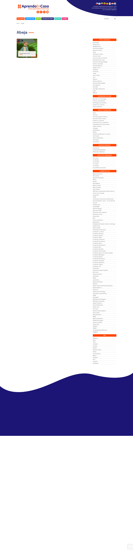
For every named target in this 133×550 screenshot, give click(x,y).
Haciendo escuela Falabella (100, 270)
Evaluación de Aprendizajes (100, 61)
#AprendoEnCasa (97, 173)
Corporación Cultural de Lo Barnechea (103, 199)
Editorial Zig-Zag (97, 208)
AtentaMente (96, 183)
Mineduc (95, 283)
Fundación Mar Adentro (99, 245)
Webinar (95, 92)
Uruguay (95, 361)
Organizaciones (47, 19)
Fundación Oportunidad (99, 251)
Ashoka (95, 181)
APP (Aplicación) (97, 46)
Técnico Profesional (98, 137)
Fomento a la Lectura (98, 104)
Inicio (18, 23)
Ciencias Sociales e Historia (100, 116)
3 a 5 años (95, 163)
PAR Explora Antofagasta (99, 299)
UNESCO (95, 326)
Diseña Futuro (96, 204)
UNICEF (95, 328)
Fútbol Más (96, 268)
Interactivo (96, 71)
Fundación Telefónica (98, 262)
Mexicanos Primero (98, 281)
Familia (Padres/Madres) (99, 149)
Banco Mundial (97, 187)
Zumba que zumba (25, 53)
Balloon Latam (97, 185)
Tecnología (96, 139)
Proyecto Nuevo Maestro (99, 310)
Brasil (94, 340)
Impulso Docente (97, 274)
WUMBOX (95, 332)
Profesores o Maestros (99, 151)
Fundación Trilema (98, 264)
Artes (94, 112)
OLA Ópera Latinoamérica (100, 293)
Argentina (95, 338)
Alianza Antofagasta (98, 177)
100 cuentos (96, 175)
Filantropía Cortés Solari (99, 229)
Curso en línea (97, 56)
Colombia (95, 344)
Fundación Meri (97, 247)
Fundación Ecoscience (99, 241)
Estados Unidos (97, 349)
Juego (94, 73)
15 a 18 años (96, 161)
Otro (94, 77)
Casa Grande (96, 189)
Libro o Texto (96, 75)
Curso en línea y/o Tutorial (100, 58)
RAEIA (94, 316)
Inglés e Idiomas (97, 126)
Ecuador (95, 346)
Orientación (96, 136)
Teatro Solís (96, 324)
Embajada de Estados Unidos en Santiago (104, 224)
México (95, 355)
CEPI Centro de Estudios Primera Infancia (103, 191)
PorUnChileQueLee (98, 305)
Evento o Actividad (98, 63)
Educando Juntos (97, 214)
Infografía (95, 69)
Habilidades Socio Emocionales (101, 124)
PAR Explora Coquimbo (99, 301)
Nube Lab (95, 289)
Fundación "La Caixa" (98, 231)
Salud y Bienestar (97, 106)
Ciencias (95, 114)
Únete (38, 19)
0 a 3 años (95, 158)
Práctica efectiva (97, 81)
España (95, 347)
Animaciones (96, 44)
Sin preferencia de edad (99, 167)
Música (95, 132)
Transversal (96, 141)
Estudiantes (96, 148)
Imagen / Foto (96, 67)
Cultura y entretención (99, 100)
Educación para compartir (100, 212)
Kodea (94, 278)
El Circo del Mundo (98, 220)
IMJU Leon (95, 272)
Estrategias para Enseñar (99, 102)
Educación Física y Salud (99, 118)
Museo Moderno (97, 287)
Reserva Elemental (98, 318)
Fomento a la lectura (98, 120)
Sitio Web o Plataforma (99, 88)
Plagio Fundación (97, 303)
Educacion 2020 (97, 210)
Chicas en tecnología (98, 193)
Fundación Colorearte (99, 239)
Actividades (96, 42)
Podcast (95, 79)
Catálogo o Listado (98, 54)
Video (20, 40)
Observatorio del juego (99, 291)
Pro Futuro (95, 308)
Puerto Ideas (96, 312)
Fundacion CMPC (97, 237)
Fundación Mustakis (98, 249)
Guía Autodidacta (97, 65)
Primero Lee (96, 307)
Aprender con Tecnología (99, 99)
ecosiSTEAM (96, 206)
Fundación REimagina (98, 254)
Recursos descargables (99, 83)
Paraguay (95, 357)
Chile (94, 342)
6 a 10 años (96, 165)
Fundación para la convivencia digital (103, 253)
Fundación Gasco (97, 243)
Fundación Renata (98, 256)
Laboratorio (30, 19)
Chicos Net (96, 195)
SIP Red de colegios (98, 320)
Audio (94, 52)
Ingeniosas (96, 276)
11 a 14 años (96, 160)
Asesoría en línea (97, 50)
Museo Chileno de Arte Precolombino (103, 285)
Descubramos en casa (99, 60)
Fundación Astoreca (98, 233)
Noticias (58, 19)
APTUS (94, 179)
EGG (94, 218)
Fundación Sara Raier (98, 260)
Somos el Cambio (97, 322)
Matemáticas (96, 130)
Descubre (20, 19)
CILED (94, 197)
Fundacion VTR (97, 266)
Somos (65, 19)
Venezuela (95, 363)
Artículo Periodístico (98, 48)
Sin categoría (96, 85)
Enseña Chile (96, 225)
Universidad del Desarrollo (100, 330)
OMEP (94, 295)
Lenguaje (95, 128)
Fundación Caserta (98, 235)
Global (94, 351)
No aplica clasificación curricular (101, 134)
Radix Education (97, 314)
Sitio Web (95, 87)
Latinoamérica (97, 353)
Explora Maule (96, 227)
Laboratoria (96, 280)
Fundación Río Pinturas (99, 258)
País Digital (96, 297)
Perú (94, 359)
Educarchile (96, 216)
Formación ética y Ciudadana (100, 122)
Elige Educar (96, 222)
